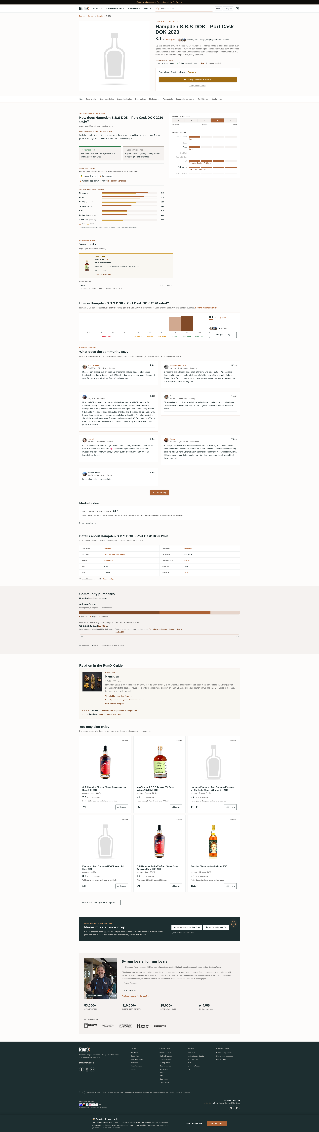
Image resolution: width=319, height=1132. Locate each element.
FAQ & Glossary (166, 1056)
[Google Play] (237, 1107)
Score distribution (124, 99)
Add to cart (121, 807)
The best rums (137, 1059)
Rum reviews (140, 99)
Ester (81, 197)
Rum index (164, 1079)
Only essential (194, 1124)
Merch (133, 1069)
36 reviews (204, 876)
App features (193, 1059)
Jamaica (107, 548)
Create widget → (109, 579)
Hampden (188, 548)
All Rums (134, 1053)
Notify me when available (199, 79)
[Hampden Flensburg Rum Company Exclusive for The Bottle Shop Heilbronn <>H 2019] (214, 762)
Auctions (134, 1063)
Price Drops (164, 1082)
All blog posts (165, 1063)
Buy (81, 99)
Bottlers (162, 1072)
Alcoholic (87, 220)
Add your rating (223, 334)
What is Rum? (165, 1053)
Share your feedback (224, 1056)
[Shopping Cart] (237, 8)
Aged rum (160, 22)
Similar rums (217, 99)
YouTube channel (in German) (135, 996)
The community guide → (118, 181)
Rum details (168, 99)
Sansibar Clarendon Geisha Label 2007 (209, 866)
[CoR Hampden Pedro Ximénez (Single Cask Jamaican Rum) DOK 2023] (160, 841)
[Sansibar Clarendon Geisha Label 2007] (214, 841)
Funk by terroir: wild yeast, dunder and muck (125, 700)
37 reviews (204, 797)
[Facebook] (81, 1069)
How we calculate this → (88, 523)
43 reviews (95, 876)
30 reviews (95, 797)
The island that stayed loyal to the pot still (120, 711)
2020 (186, 572)
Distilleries (163, 1069)
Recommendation (107, 99)
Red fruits (207, 163)
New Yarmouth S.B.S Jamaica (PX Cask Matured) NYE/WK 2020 (155, 788)
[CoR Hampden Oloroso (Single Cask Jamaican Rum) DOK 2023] (105, 762)
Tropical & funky (88, 176)
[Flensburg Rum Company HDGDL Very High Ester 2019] (105, 841)
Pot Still (187, 560)
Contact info (221, 1059)
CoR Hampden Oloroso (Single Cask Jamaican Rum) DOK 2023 (104, 788)
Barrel (191, 149)
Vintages (163, 1076)
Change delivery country (197, 85)
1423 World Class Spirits (114, 554)
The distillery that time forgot (119, 696)
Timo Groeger (93, 365)
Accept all (217, 1124)
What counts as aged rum (111, 714)
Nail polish (87, 215)
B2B (189, 1063)
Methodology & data (196, 1056)
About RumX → (131, 990)
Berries (199, 163)
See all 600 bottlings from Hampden (100, 903)
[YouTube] (92, 1069)
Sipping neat (105, 176)
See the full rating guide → (207, 308)
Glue (81, 211)
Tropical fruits (85, 206)
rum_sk (91, 439)
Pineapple (83, 193)
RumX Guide (203, 99)
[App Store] (231, 1107)
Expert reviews (165, 1059)
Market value (154, 99)
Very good (171, 39)
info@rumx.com (86, 1063)
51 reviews (150, 876)
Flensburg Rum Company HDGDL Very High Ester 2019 (103, 867)
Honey (86, 202)
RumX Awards (136, 1066)
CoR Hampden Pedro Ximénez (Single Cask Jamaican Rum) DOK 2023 (157, 867)
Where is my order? (224, 1053)
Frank (90, 396)
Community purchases (185, 99)
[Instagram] (87, 1069)
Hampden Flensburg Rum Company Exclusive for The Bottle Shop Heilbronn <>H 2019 (213, 788)
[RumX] (84, 8)
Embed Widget (193, 1066)
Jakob (172, 439)
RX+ (189, 1069)
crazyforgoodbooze (178, 365)
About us (191, 1053)
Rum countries (165, 1066)
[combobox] (184, 8)
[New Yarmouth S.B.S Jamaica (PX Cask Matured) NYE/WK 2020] (160, 762)
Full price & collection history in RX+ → (165, 629)
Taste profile (91, 99)
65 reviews (150, 797)
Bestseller (135, 1056)
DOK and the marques (115, 704)
